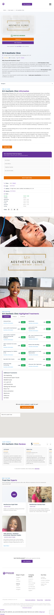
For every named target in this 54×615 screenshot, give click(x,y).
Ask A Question (27, 4)
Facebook (18, 581)
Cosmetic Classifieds (45, 580)
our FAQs (19, 46)
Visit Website (13, 191)
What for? (42, 612)
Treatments (6, 316)
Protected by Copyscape (27, 607)
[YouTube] (14, 209)
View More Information (8, 323)
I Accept (2, 614)
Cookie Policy (48, 600)
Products (15, 316)
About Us (30, 581)
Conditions (22, 316)
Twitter (17, 579)
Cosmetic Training (45, 582)
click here (37, 468)
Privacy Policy (40, 600)
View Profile (6, 545)
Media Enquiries (31, 588)
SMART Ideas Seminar (44, 585)
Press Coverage (31, 583)
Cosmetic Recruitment (43, 578)
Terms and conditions (30, 600)
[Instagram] (11, 209)
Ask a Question (18, 42)
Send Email (12, 185)
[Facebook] (9, 209)
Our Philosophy (31, 586)
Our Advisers (31, 584)
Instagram (18, 577)
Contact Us (18, 39)
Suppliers (30, 590)
